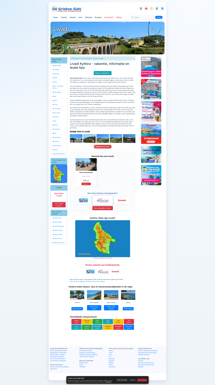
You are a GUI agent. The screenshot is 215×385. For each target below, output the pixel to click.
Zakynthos (112, 367)
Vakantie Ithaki (57, 222)
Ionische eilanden (86, 58)
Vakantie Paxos (57, 238)
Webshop (88, 17)
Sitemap (140, 367)
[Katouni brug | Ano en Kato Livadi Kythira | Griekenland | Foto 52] (116, 138)
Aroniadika (55, 69)
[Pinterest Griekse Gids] (162, 8)
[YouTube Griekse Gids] (146, 8)
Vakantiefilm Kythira (58, 154)
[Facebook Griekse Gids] (157, 8)
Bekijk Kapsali (128, 309)
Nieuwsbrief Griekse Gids (146, 365)
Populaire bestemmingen (87, 352)
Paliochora (55, 141)
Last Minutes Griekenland (58, 361)
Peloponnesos (83, 363)
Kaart (80, 17)
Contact (140, 361)
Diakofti (54, 78)
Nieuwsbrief (108, 17)
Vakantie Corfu (57, 218)
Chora (83, 80)
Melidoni (98, 122)
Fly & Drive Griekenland (57, 358)
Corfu (110, 352)
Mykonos (112, 358)
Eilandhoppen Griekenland (58, 352)
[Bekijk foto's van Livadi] (129, 138)
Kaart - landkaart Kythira (57, 87)
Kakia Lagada (56, 92)
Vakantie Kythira (57, 230)
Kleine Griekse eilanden (86, 356)
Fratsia (54, 82)
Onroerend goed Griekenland (147, 352)
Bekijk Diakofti (77, 309)
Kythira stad (56, 113)
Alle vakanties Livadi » (102, 208)
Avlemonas (55, 73)
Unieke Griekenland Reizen (58, 350)
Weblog (119, 17)
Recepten (98, 17)
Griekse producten (144, 354)
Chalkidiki (82, 367)
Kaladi (54, 96)
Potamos (55, 150)
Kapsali (54, 100)
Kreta (110, 354)
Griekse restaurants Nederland (147, 350)
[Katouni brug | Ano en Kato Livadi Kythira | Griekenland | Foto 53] (102, 138)
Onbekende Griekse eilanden (88, 354)
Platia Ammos (56, 145)
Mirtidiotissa (56, 129)
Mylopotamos (56, 137)
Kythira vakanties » (102, 73)
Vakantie (73, 17)
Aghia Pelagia (56, 65)
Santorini (111, 361)
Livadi (54, 121)
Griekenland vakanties (57, 356)
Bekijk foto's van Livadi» (103, 146)
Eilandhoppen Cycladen (57, 354)
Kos (110, 356)
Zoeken (159, 17)
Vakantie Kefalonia (58, 226)
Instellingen (132, 380)
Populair (64, 17)
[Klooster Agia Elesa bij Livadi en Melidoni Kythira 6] (76, 138)
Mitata (54, 133)
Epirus (81, 365)
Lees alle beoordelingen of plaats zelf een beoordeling (87, 281)
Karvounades (56, 108)
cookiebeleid (108, 382)
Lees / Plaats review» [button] (59, 205)
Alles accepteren (142, 380)
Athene (111, 350)
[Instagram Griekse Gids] (151, 8)
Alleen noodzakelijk (122, 380)
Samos (111, 365)
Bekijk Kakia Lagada (94, 308)
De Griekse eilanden (85, 350)
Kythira (95, 58)
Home (55, 17)
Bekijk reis (86, 184)
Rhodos (111, 363)
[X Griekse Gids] (141, 8)
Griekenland (75, 58)
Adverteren (53, 369)
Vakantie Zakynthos (58, 242)
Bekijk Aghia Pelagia (111, 308)
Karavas (54, 104)
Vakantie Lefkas (57, 234)
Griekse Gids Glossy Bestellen (59, 367)
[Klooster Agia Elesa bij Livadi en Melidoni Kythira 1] (89, 138)
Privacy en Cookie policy (146, 363)
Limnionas (55, 117)
